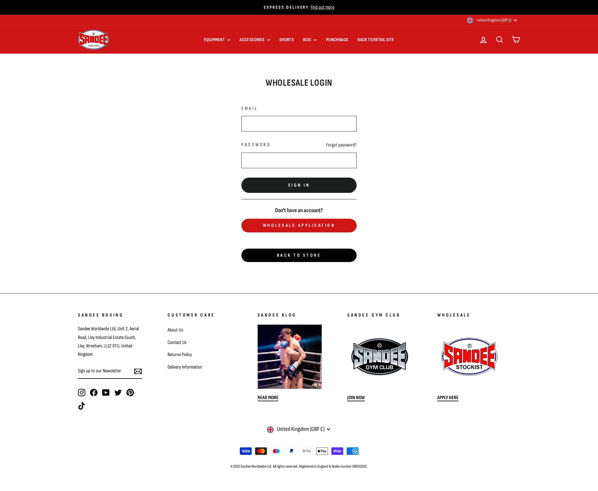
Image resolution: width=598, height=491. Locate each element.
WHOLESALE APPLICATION (299, 225)
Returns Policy (180, 354)
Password (256, 145)
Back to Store (299, 255)
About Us (175, 330)
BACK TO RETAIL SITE (376, 40)
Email (249, 109)
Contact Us (177, 342)
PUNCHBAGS (337, 40)
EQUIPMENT (215, 40)
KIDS (307, 40)
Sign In (299, 185)
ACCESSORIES (252, 40)
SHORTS (286, 40)
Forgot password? (341, 145)
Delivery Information (185, 367)
